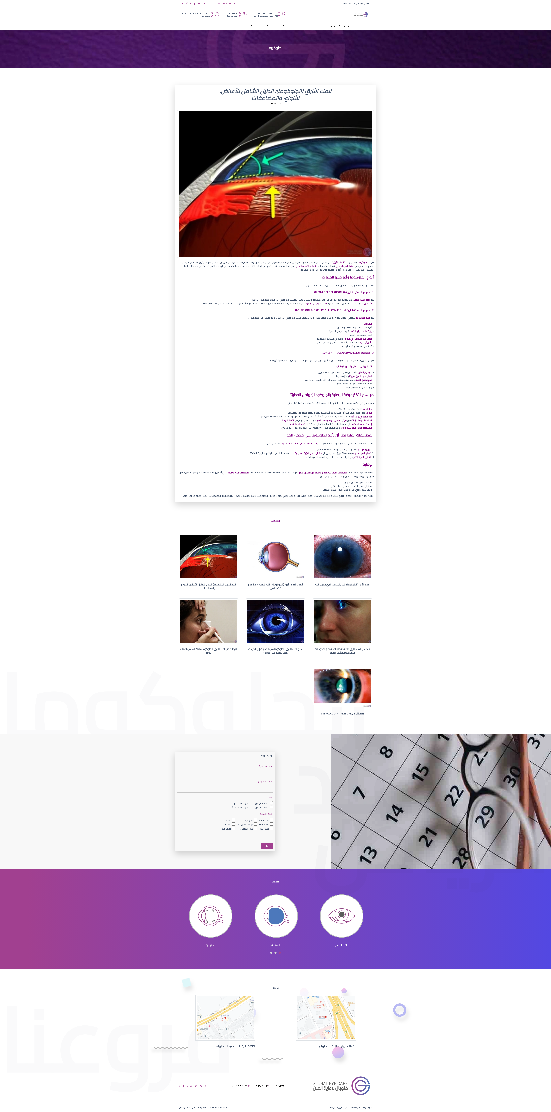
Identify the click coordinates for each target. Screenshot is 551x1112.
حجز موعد (236, 3)
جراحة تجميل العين (244, 824)
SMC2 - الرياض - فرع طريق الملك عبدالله (250, 807)
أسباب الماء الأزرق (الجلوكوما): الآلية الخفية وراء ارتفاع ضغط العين (275, 586)
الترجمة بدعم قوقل (187, 1107)
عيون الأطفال (246, 829)
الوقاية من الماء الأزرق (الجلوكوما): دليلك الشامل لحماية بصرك (208, 651)
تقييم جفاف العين (257, 26)
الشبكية (227, 820)
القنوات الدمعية (210, 945)
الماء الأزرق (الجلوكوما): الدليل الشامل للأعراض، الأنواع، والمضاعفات (208, 586)
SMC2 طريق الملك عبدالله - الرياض (266, 16)
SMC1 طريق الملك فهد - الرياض (267, 13)
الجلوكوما (248, 820)
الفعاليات (270, 26)
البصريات (227, 824)
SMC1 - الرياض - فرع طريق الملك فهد (251, 803)
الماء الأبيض (263, 820)
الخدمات (361, 26)
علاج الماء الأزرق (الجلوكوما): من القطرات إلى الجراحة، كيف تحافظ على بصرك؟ (275, 651)
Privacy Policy (202, 1107)
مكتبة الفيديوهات (283, 26)
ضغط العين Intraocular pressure (342, 713)
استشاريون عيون (349, 26)
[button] (280, 953)
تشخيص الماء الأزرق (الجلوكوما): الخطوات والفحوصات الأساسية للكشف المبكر (342, 651)
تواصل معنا (227, 3)
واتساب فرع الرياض (232, 16)
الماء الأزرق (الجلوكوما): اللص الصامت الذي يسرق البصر (342, 584)
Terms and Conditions (218, 1107)
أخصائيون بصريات (320, 26)
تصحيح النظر (264, 824)
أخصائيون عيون (335, 26)
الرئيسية (370, 26)
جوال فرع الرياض (233, 13)
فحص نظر (264, 829)
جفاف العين (225, 829)
